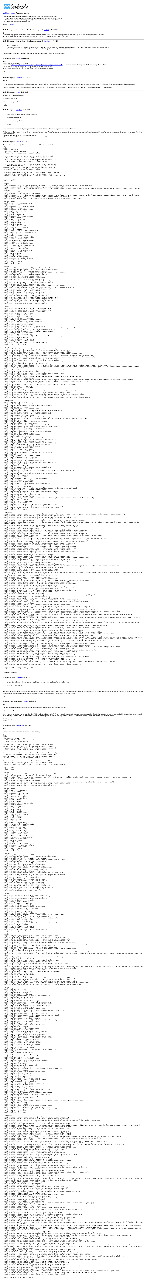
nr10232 (46, 30)
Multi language (9, 13)
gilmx (18, 92)
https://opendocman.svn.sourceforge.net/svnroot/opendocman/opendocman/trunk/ (37, 65)
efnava (18, 141)
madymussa (20, 725)
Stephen (47, 41)
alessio (18, 58)
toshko (26, 701)
